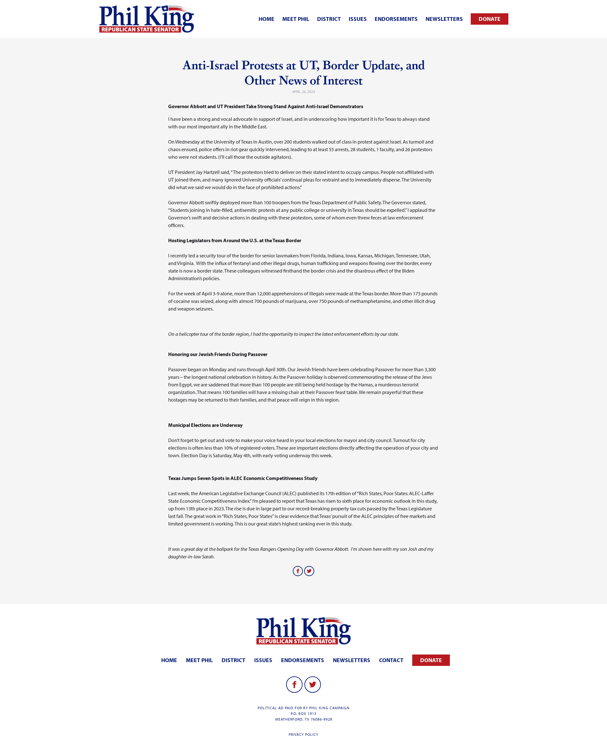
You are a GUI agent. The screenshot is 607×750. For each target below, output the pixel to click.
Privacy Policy (303, 734)
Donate (489, 18)
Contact (391, 660)
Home (266, 18)
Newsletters (444, 18)
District (329, 18)
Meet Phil (295, 18)
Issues (358, 18)
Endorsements (396, 18)
